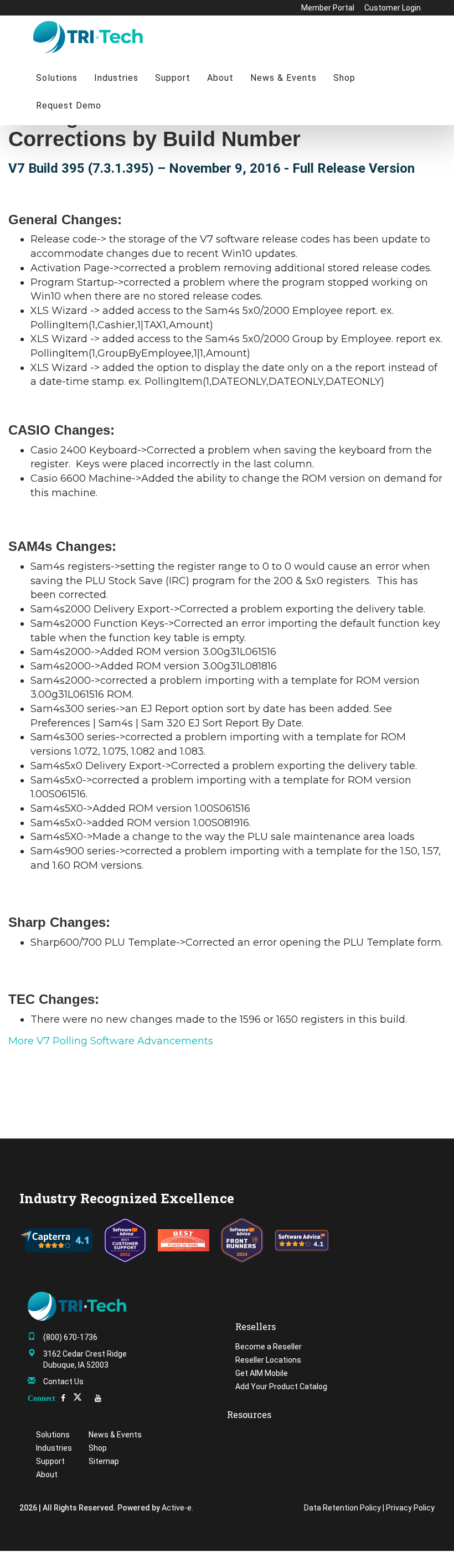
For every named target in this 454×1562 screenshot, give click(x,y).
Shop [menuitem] (98, 1448)
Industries (116, 78)
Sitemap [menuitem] (104, 1461)
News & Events (283, 78)
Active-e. (177, 1507)
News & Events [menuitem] (115, 1434)
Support (172, 78)
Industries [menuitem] (54, 1448)
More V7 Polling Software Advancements (110, 1041)
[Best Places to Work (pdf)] (183, 1240)
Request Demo (68, 105)
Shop (344, 78)
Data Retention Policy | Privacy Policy (369, 1507)
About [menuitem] (47, 1474)
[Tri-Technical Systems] (88, 36)
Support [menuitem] (50, 1461)
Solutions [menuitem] (53, 1434)
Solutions (57, 78)
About (220, 78)
